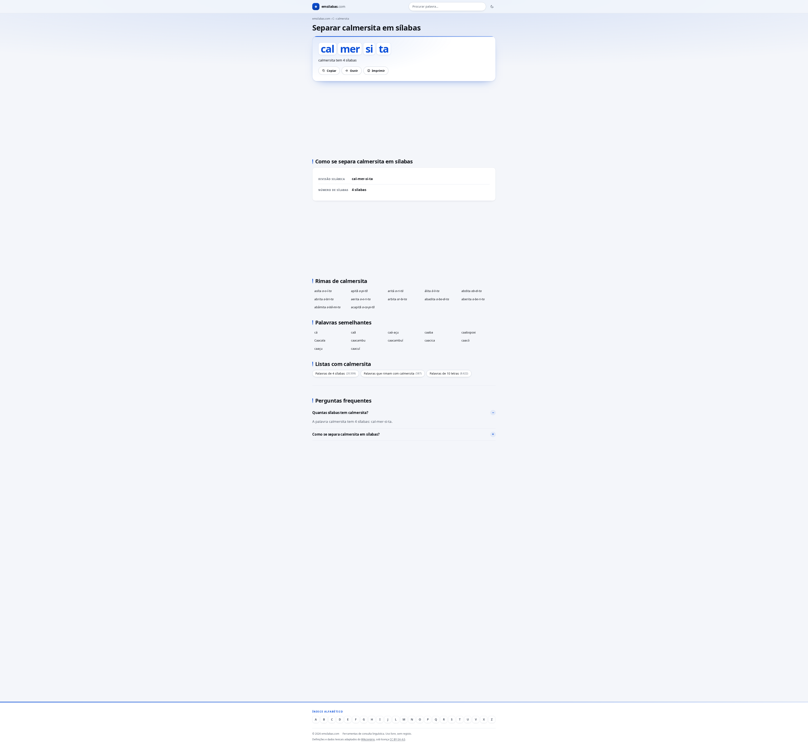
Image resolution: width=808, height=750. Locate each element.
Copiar (331, 71)
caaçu (318, 349)
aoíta (323, 291)
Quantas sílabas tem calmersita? (340, 412)
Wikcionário (368, 739)
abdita (471, 291)
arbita (397, 299)
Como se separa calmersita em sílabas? (346, 434)
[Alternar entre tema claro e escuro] (492, 6)
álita (432, 291)
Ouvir (354, 71)
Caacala (319, 340)
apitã (359, 291)
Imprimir (378, 71)
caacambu (358, 340)
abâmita (327, 307)
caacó (465, 340)
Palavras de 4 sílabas (335, 373)
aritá (395, 291)
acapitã (363, 307)
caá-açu (393, 332)
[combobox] (447, 6)
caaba (429, 332)
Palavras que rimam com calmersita (393, 373)
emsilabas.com (321, 18)
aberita (473, 299)
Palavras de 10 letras (449, 373)
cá (316, 332)
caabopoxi (468, 332)
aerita (361, 299)
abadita (437, 299)
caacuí (355, 349)
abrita (324, 299)
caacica (430, 340)
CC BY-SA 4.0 (397, 739)
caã (353, 332)
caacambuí (395, 340)
